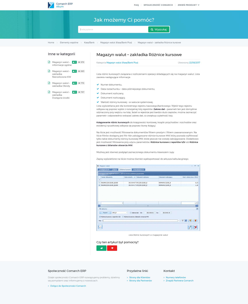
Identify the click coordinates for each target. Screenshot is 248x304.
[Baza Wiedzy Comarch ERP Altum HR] (60, 5)
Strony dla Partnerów (140, 280)
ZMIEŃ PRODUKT (187, 5)
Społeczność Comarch (158, 5)
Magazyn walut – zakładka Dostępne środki (61, 95)
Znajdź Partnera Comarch (179, 280)
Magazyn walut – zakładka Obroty (61, 84)
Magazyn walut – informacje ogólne (62, 63)
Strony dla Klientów (139, 277)
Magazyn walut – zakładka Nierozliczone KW (61, 74)
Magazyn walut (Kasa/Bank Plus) (122, 62)
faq (136, 5)
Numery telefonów (176, 277)
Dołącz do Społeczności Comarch (68, 286)
